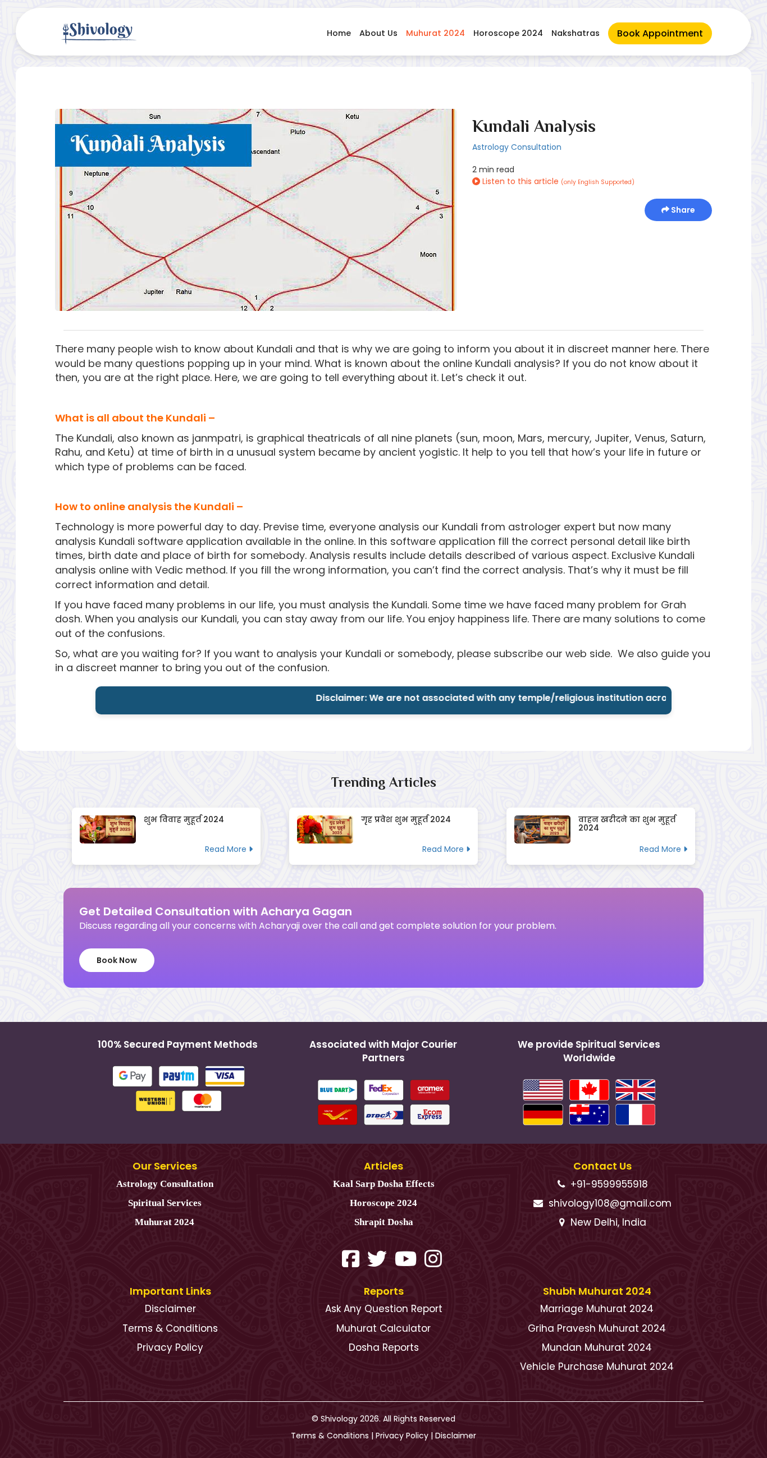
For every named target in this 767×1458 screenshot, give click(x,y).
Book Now (117, 960)
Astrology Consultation (516, 147)
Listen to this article (557, 181)
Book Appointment (660, 33)
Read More (227, 849)
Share (682, 210)
